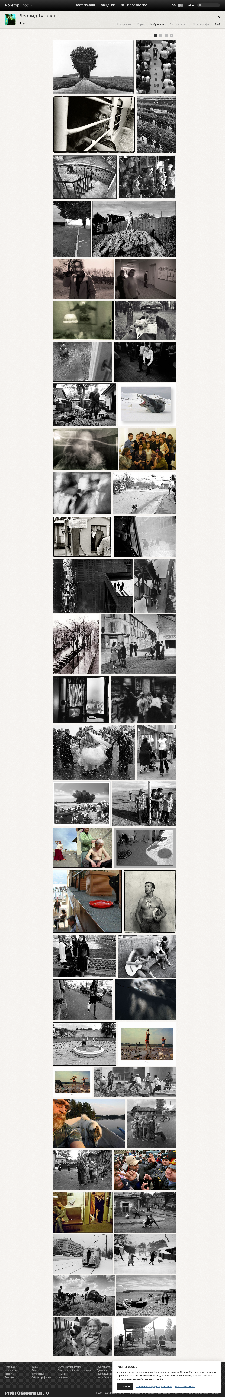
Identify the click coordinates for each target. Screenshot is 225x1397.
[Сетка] (155, 35)
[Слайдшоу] (171, 35)
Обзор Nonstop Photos (69, 1367)
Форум (34, 1367)
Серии (140, 24)
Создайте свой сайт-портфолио (74, 1370)
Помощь (62, 1373)
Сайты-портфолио (41, 1377)
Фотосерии (11, 1370)
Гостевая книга (178, 24)
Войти (190, 5)
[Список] (166, 35)
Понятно (125, 1386)
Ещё (217, 24)
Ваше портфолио (134, 5)
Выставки (10, 1377)
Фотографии (85, 5)
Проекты (9, 1373)
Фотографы (37, 1373)
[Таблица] (160, 35)
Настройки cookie (185, 1386)
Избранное (157, 24)
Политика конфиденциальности (154, 1386)
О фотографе (201, 24)
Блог (34, 1370)
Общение (108, 5)
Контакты (63, 1377)
